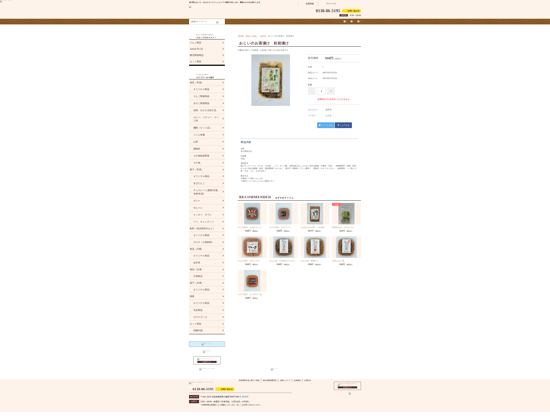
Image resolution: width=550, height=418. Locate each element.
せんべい (198, 207)
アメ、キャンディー (203, 222)
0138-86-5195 (328, 10)
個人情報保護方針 (270, 380)
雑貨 (192, 296)
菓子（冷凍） (197, 283)
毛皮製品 (198, 310)
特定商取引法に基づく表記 (249, 380)
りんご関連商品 (201, 96)
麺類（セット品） (202, 128)
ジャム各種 (199, 135)
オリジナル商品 (201, 89)
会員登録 (310, 3)
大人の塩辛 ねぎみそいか (250, 227)
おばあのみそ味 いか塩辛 (313, 227)
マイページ (331, 3)
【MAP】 (245, 397)
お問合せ (307, 380)
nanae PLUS (196, 49)
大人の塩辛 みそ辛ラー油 (250, 294)
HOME (241, 36)
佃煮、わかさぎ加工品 (204, 110)
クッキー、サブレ (202, 215)
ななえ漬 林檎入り (310, 261)
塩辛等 (263, 36)
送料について (285, 380)
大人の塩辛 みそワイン (280, 227)
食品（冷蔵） (252, 36)
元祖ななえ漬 (338, 261)
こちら (258, 181)
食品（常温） (197, 82)
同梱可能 (198, 330)
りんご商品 (195, 42)
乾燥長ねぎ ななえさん (343, 227)
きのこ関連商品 (201, 103)
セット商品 (195, 61)
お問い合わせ (353, 11)
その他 (196, 163)
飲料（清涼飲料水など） (202, 228)
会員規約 (297, 380)
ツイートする (327, 125)
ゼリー (196, 200)
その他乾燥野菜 (201, 156)
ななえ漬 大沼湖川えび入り (282, 261)
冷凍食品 (198, 276)
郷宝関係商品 (197, 55)
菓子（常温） (197, 169)
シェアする (344, 125)
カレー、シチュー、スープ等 (206, 119)
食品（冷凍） (197, 269)
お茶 (195, 142)
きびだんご (199, 183)
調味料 (196, 149)
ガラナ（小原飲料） (203, 242)
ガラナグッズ (200, 317)
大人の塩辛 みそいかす (249, 261)
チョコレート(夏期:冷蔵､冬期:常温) (206, 192)
